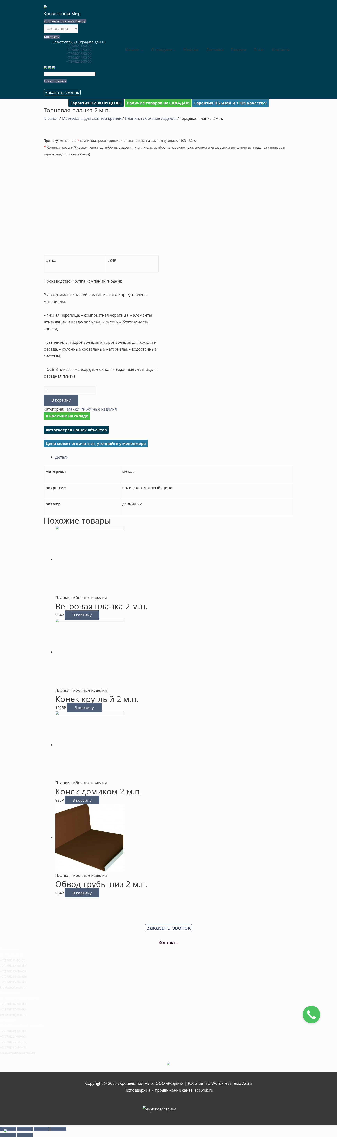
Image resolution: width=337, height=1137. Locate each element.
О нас (259, 49)
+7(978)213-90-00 (78, 53)
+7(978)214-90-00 (78, 57)
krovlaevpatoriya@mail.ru (17, 1052)
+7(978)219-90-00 (13, 1031)
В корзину (61, 400)
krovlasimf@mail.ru (13, 1015)
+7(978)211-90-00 (78, 46)
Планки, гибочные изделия (150, 118)
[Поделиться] (25, 1129)
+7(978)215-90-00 (78, 61)
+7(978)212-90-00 (78, 50)
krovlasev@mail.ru (12, 987)
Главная (51, 118)
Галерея (238, 49)
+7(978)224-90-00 (13, 1042)
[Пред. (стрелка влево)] (8, 1135)
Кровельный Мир (62, 13)
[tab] (174, 457)
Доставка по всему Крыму (65, 21)
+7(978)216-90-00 (13, 1004)
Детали (62, 457)
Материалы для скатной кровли (91, 118)
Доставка (214, 49)
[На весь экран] (42, 1129)
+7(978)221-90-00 (13, 1036)
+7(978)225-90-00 (13, 1047)
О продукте (161, 49)
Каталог (132, 49)
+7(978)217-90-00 (13, 1009)
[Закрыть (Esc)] (8, 1129)
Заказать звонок (62, 92)
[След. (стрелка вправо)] (25, 1135)
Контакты (51, 37)
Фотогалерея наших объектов (76, 429)
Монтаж (191, 49)
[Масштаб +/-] (58, 1129)
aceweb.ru (203, 1090)
